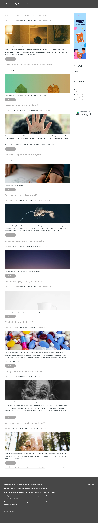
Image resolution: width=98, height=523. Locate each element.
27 (39, 467)
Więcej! (10, 58)
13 (30, 467)
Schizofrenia (79, 99)
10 (21, 467)
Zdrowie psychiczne (81, 102)
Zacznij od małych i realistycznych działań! (26, 15)
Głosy (66, 355)
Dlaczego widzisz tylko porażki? (21, 195)
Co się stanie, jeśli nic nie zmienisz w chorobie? (28, 64)
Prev (7, 467)
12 (27, 467)
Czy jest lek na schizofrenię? (19, 322)
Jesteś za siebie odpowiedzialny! (21, 105)
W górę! (89, 484)
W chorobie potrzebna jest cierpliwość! (25, 423)
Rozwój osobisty (80, 97)
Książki (77, 89)
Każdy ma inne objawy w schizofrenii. (23, 371)
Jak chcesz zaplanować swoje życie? (23, 154)
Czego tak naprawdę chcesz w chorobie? (25, 241)
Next (43, 467)
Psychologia (79, 94)
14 (33, 467)
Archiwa (76, 71)
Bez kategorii (79, 87)
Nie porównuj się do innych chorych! (23, 281)
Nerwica (78, 92)
